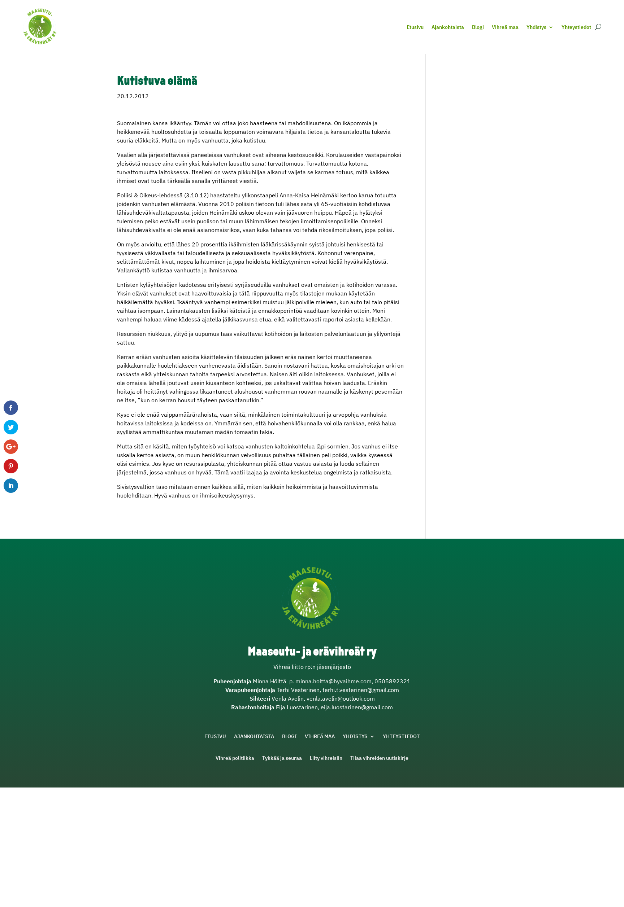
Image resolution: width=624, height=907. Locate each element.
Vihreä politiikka (235, 758)
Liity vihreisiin (326, 758)
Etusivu (415, 27)
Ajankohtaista (448, 27)
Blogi (478, 27)
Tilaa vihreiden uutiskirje (379, 758)
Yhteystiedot (576, 27)
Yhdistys (536, 27)
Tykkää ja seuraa (282, 758)
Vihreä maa (505, 27)
